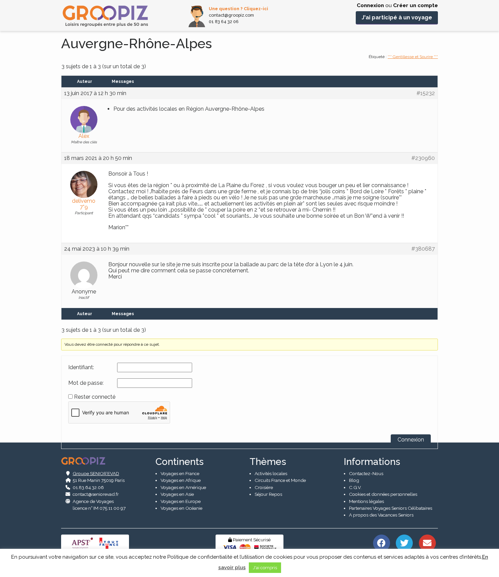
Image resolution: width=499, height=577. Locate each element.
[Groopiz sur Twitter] (404, 542)
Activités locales (271, 473)
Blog (354, 480)
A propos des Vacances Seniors (381, 515)
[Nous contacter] (427, 542)
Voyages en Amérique (183, 487)
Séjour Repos (268, 494)
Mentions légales (366, 501)
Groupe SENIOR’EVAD (96, 473)
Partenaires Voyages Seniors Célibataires (390, 508)
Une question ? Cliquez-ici (238, 8)
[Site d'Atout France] (109, 543)
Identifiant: (81, 367)
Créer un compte (415, 5)
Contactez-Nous (366, 473)
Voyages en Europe (181, 501)
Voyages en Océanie (181, 508)
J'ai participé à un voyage (397, 17)
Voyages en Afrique (181, 480)
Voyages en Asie (177, 494)
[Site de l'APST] (83, 543)
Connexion (370, 5)
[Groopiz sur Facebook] (381, 542)
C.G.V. (355, 487)
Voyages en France (180, 473)
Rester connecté (94, 397)
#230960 (423, 158)
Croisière (264, 487)
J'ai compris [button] (265, 567)
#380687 (423, 249)
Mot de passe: (86, 383)
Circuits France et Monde (280, 480)
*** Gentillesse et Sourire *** (413, 56)
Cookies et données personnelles (383, 494)
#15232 (426, 93)
